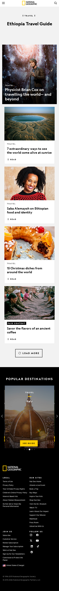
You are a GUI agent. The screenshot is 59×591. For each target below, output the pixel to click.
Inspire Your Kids (36, 496)
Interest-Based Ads (10, 496)
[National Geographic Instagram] (31, 535)
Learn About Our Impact (39, 511)
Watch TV (33, 507)
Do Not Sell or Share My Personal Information (12, 505)
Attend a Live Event (37, 485)
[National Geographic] (29, 3)
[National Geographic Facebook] (37, 535)
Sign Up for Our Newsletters (14, 554)
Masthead (33, 519)
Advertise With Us (37, 526)
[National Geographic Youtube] (37, 540)
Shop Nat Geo (35, 500)
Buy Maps (33, 492)
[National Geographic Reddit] (32, 552)
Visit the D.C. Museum (38, 504)
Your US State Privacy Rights (14, 489)
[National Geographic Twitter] (31, 540)
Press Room (34, 522)
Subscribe (6, 535)
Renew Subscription (10, 543)
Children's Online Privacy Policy (15, 492)
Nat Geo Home (35, 481)
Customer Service (10, 539)
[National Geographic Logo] (12, 470)
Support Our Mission (38, 515)
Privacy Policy (8, 485)
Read (13, 159)
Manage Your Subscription (13, 546)
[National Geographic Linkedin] (32, 546)
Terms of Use (8, 481)
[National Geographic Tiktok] (38, 546)
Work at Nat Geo (9, 550)
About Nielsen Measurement (14, 500)
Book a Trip (34, 489)
